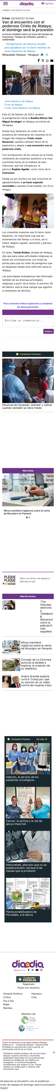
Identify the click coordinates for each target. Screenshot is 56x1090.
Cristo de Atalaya (13, 104)
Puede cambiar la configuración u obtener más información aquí (22, 1066)
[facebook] (28, 969)
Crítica (7, 997)
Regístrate (28, 984)
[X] (32, 969)
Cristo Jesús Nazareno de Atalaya (22, 107)
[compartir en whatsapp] (47, 60)
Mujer (6, 1004)
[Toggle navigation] (5, 3)
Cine (33, 997)
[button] (6, 496)
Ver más (40, 739)
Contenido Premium (30, 354)
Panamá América (12, 993)
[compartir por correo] (52, 60)
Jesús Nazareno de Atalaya (18, 101)
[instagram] (41, 969)
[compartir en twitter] (43, 60)
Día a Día (8, 1000)
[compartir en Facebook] (38, 60)
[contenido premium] (28, 978)
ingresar (49, 3)
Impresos (36, 993)
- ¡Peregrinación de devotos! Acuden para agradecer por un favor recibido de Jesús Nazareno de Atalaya (27, 47)
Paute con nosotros (28, 987)
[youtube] (37, 969)
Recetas (7, 1007)
